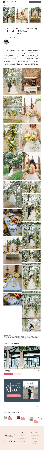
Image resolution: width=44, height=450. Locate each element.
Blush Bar (26, 61)
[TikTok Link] (14, 442)
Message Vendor (9, 374)
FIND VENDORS (22, 435)
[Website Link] (9, 437)
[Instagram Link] (4, 442)
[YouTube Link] (11, 442)
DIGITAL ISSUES (35, 438)
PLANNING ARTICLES (22, 438)
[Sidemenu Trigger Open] (4, 2)
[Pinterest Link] (9, 442)
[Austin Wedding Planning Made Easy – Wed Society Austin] (11, 2)
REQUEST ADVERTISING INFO (35, 435)
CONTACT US (34, 440)
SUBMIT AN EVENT (22, 440)
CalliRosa (26, 56)
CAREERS (34, 443)
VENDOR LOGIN (35, 441)
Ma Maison (32, 52)
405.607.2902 (35, 433)
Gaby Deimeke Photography (12, 25)
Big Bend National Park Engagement (30, 408)
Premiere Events (11, 53)
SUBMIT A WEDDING (22, 441)
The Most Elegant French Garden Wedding (11, 408)
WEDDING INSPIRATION (22, 436)
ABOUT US (35, 436)
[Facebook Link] (6, 442)
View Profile (17, 374)
